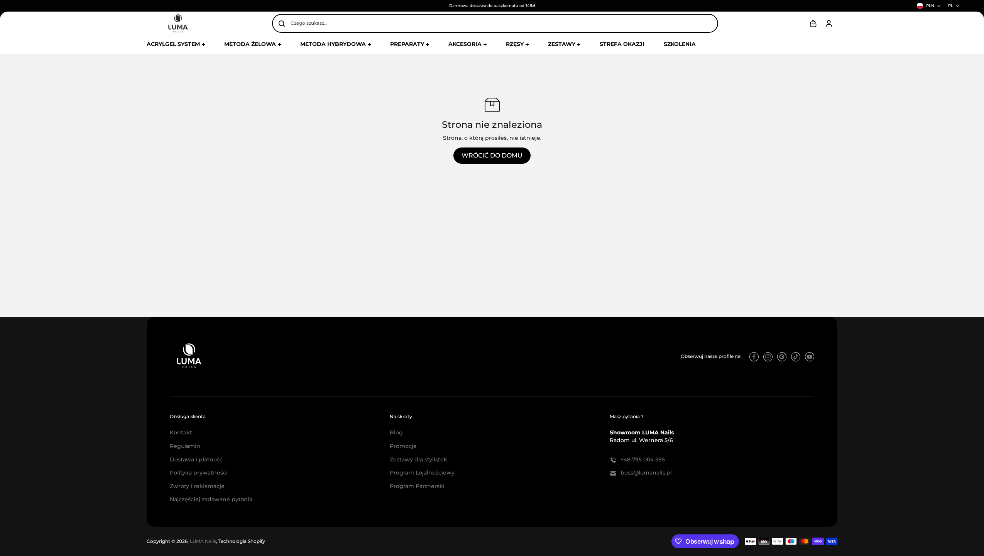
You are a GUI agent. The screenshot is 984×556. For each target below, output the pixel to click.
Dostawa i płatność (196, 459)
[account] (828, 23)
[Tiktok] (795, 356)
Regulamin (185, 445)
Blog (396, 432)
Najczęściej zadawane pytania (211, 499)
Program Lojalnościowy (422, 472)
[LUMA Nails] (177, 23)
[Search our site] (282, 23)
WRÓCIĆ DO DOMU (492, 155)
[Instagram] (768, 356)
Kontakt (181, 432)
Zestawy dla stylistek (418, 459)
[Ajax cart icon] (813, 23)
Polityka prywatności (199, 472)
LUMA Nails (203, 541)
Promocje (403, 445)
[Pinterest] (781, 356)
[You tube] (809, 356)
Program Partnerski (417, 486)
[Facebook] (754, 356)
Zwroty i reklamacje (197, 486)
